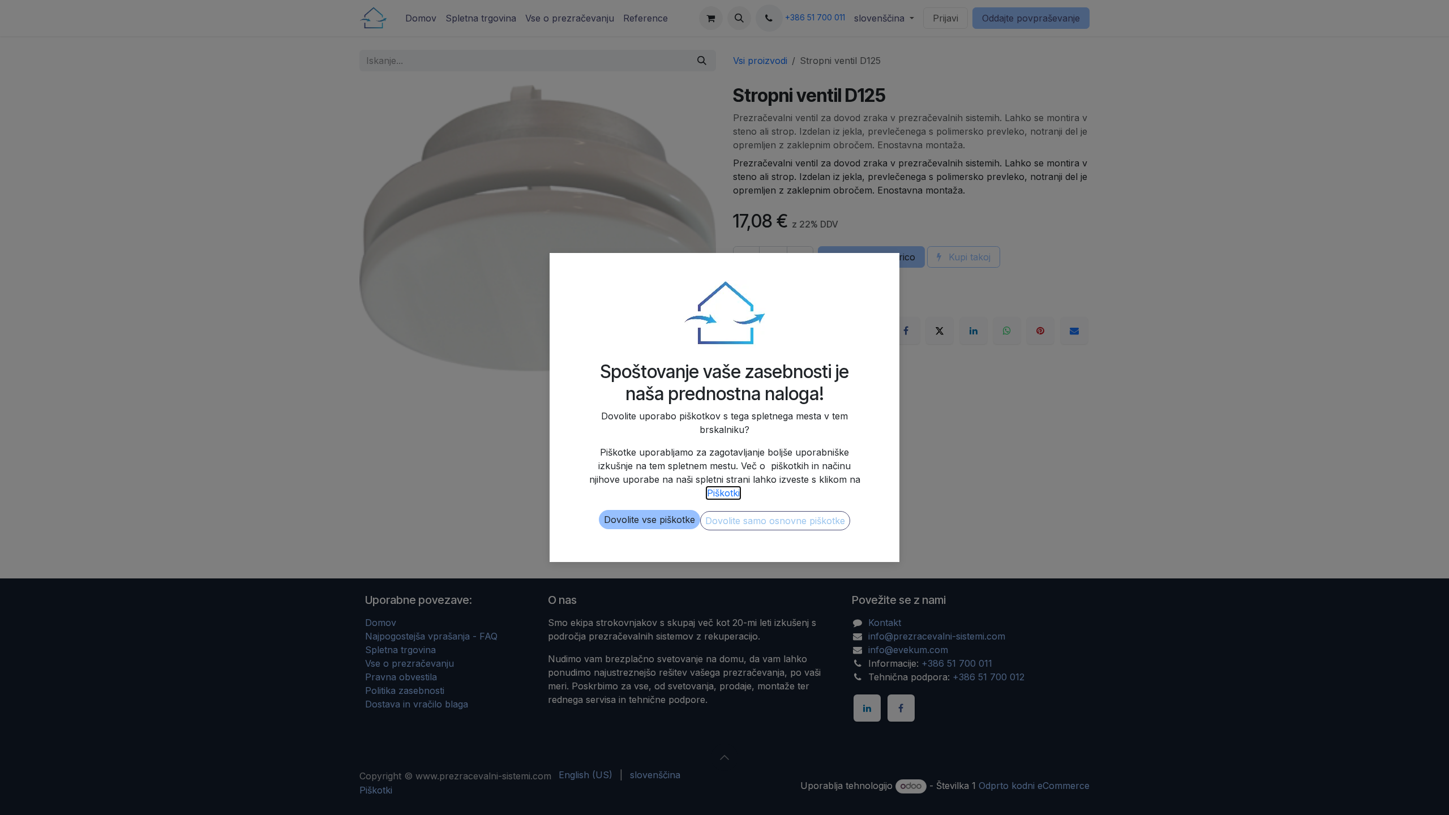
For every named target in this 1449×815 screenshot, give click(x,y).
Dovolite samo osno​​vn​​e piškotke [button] (775, 520)
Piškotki (723, 493)
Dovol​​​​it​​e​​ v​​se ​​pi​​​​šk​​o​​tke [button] (649, 519)
